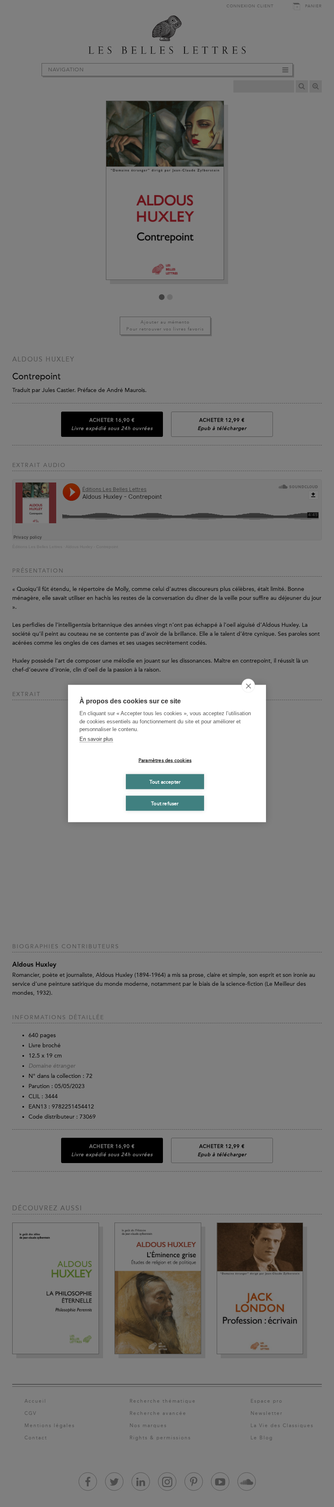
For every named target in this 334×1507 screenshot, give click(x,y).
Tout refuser (164, 803)
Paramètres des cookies (164, 760)
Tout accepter (165, 781)
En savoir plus (96, 739)
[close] (248, 686)
